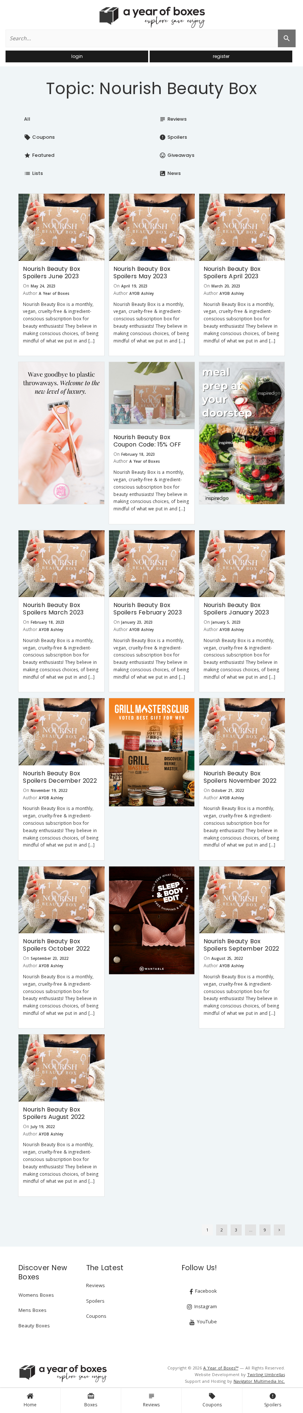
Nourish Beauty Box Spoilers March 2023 (53, 609)
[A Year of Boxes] (62, 1373)
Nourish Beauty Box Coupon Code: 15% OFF (147, 441)
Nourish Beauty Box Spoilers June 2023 (51, 272)
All (27, 119)
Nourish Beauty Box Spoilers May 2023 (142, 272)
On (26, 286)
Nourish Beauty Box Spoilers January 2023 (236, 609)
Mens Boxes (32, 1310)
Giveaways (176, 155)
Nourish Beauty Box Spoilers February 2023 (147, 609)
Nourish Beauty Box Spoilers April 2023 (232, 272)
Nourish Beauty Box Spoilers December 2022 (59, 777)
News (170, 173)
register (221, 56)
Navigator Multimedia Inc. (259, 1381)
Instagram (205, 1306)
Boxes (90, 1400)
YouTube (206, 1321)
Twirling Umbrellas (266, 1374)
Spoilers (272, 1400)
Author (30, 293)
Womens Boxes (36, 1295)
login (77, 56)
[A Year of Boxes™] (151, 17)
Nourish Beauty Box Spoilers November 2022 (240, 777)
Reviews (151, 1400)
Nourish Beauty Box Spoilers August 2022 (54, 1113)
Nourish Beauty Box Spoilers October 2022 (56, 945)
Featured (39, 155)
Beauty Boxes (34, 1325)
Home (30, 1405)
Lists (33, 173)
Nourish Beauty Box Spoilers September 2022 (241, 945)
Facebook (205, 1291)
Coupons (212, 1400)
